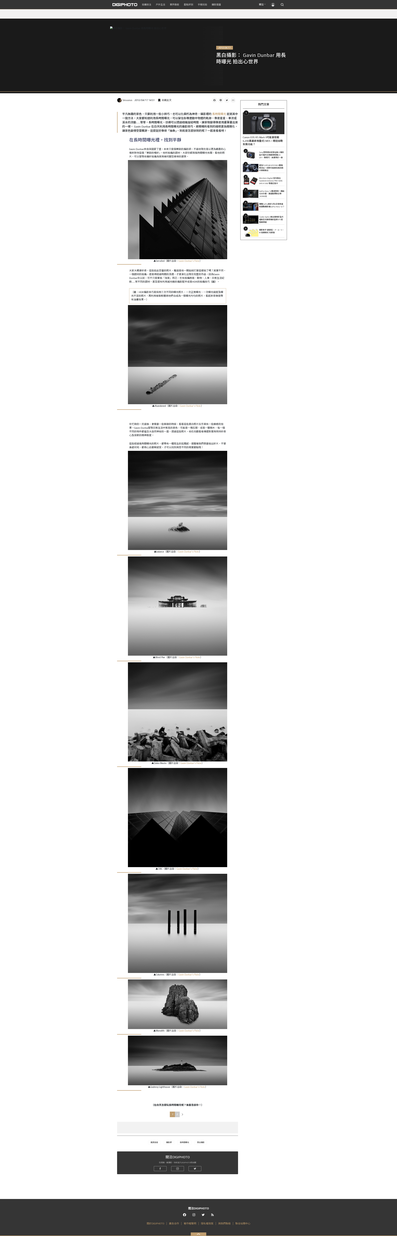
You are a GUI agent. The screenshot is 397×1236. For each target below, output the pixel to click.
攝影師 (169, 1142)
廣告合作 (174, 1223)
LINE (220, 100)
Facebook (214, 100)
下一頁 (182, 1114)
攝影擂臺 (216, 4)
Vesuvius (127, 100)
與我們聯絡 (224, 1223)
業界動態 (174, 4)
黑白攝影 (201, 1142)
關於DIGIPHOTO (155, 1223)
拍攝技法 (146, 4)
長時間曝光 (219, 114)
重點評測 (188, 4)
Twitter (227, 100)
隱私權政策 (207, 1223)
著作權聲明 (190, 1223)
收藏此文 (167, 100)
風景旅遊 (154, 1142)
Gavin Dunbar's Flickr (188, 261)
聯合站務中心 (242, 1223)
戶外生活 (160, 4)
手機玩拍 (202, 4)
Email (233, 100)
